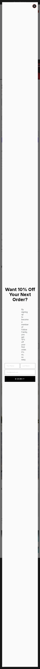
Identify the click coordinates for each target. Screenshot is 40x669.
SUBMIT (20, 379)
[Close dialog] (34, 6)
